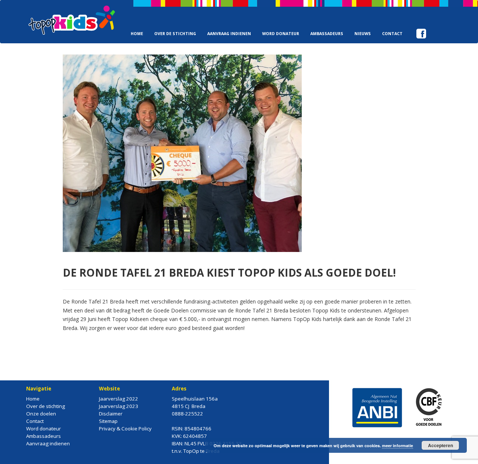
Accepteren (440, 445)
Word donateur (280, 33)
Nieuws (362, 33)
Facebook (421, 21)
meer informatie (397, 445)
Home (137, 33)
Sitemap (108, 421)
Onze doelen (41, 413)
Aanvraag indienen (229, 33)
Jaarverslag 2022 (118, 398)
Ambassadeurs (326, 33)
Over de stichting (175, 33)
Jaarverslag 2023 (118, 406)
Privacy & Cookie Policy (125, 428)
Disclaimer (110, 413)
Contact (392, 33)
